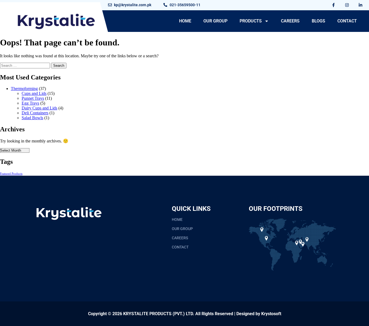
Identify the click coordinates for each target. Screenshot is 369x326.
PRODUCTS (251, 21)
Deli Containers (35, 113)
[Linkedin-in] (361, 5)
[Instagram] (347, 5)
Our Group (215, 21)
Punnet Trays (33, 98)
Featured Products (11, 173)
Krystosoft (271, 313)
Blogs (318, 21)
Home (185, 21)
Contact (347, 21)
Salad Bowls (32, 117)
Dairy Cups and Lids (39, 108)
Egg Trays (30, 103)
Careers (290, 21)
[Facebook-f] (334, 5)
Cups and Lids (34, 93)
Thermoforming (24, 88)
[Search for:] (25, 65)
